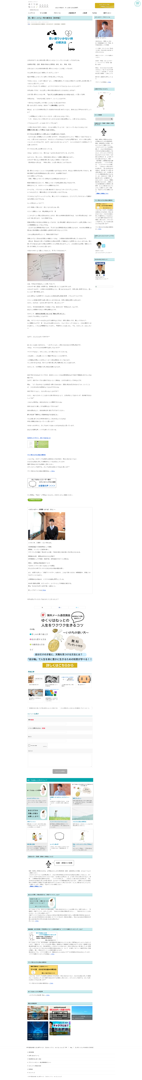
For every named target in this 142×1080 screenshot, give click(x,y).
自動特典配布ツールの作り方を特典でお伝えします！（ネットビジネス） (51, 699)
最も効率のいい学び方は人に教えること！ (35, 699)
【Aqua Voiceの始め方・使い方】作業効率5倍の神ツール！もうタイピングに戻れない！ (37, 1016)
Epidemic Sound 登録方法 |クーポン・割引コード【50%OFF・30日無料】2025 (59, 1016)
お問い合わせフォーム (34, 1055)
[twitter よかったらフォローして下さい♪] (101, 248)
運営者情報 (31, 1052)
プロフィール (57, 13)
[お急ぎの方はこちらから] (103, 108)
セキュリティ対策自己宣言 (35, 1065)
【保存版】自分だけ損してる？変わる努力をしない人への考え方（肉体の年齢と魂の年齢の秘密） (44, 708)
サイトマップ (32, 1072)
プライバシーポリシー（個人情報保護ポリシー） (40, 1062)
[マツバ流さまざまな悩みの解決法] (43, 974)
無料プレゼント (107, 13)
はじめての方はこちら (33, 798)
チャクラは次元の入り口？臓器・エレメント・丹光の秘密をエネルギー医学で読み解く (59, 1031)
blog (29, 24)
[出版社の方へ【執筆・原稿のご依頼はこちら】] (60, 864)
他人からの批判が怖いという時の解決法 (51, 685)
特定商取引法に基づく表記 (35, 1059)
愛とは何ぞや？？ (81, 684)
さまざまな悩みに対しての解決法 (38, 24)
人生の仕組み (57, 24)
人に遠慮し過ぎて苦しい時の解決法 (68, 685)
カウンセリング (50, 24)
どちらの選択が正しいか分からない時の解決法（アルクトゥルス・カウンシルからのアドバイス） (76, 708)
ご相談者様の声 (72, 13)
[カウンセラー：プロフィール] (104, 36)
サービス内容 (43, 13)
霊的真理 (63, 24)
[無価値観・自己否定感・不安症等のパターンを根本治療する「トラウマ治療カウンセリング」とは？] (43, 940)
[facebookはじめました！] (100, 275)
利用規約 (31, 1069)
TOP (47, 1047)
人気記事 (85, 13)
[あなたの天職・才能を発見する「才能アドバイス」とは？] (42, 907)
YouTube (94, 13)
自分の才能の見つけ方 (34, 684)
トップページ (31, 13)
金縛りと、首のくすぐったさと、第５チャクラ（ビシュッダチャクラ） (37, 1036)
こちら (44, 590)
